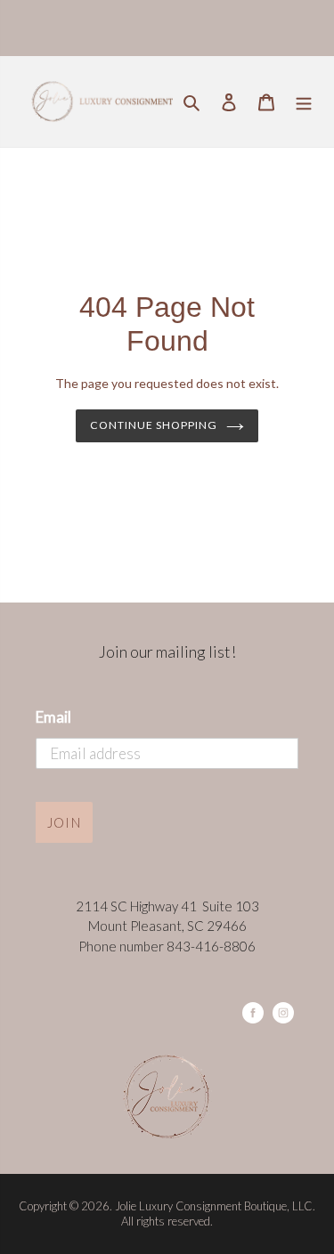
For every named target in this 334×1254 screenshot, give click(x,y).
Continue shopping (153, 425)
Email (53, 717)
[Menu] (303, 101)
